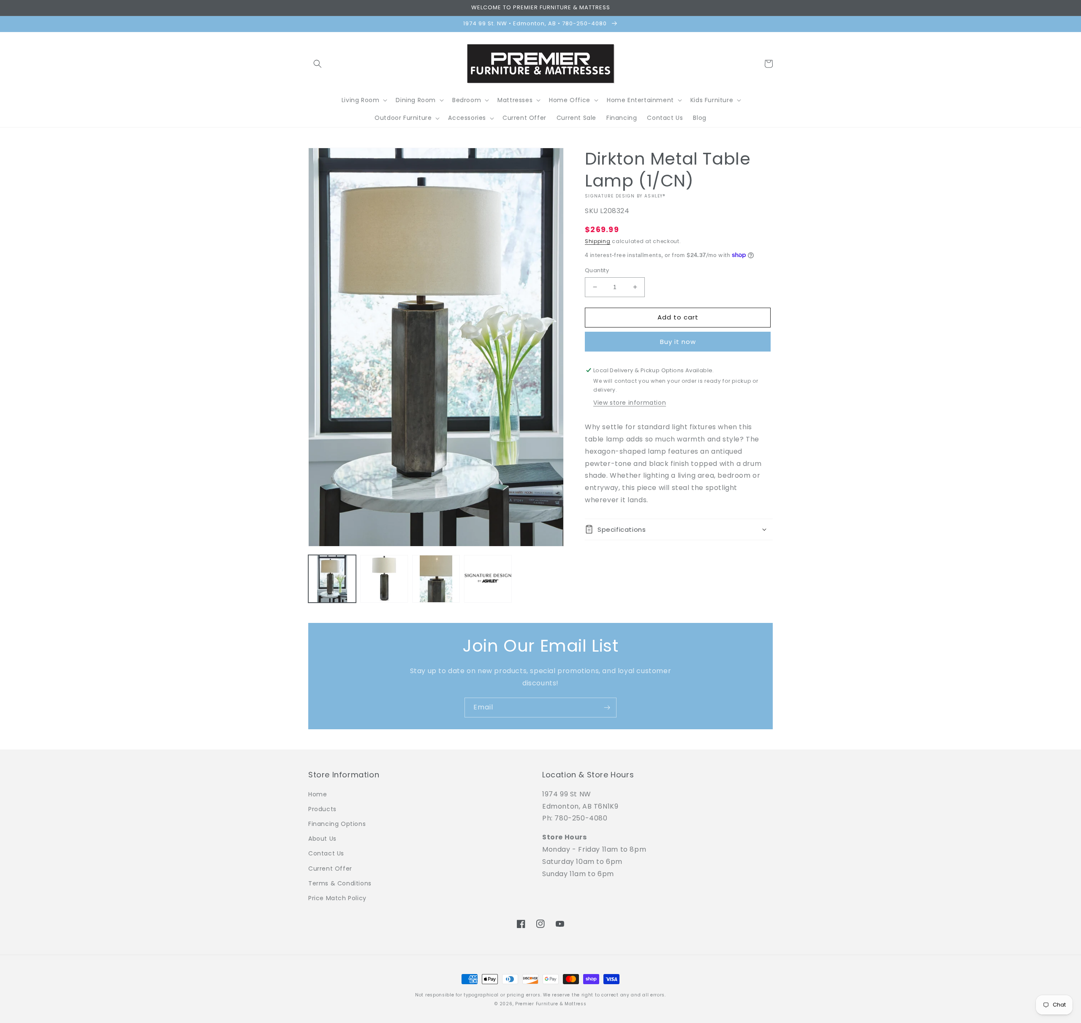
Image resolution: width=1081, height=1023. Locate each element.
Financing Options (337, 824)
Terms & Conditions (340, 883)
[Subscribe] (607, 707)
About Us (322, 838)
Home (317, 794)
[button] (317, 63)
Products (322, 809)
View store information (629, 402)
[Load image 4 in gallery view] (488, 579)
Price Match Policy (337, 898)
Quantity (597, 270)
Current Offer (330, 868)
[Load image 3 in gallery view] (436, 579)
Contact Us (326, 853)
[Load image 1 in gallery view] (332, 579)
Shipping (598, 241)
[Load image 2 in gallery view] (384, 579)
